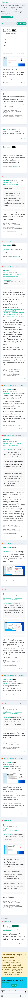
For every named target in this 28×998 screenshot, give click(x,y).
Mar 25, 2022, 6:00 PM (11, 927)
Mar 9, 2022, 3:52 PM (15, 129)
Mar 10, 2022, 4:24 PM (11, 272)
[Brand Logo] (5, 2)
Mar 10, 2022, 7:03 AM (11, 247)
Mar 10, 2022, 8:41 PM (11, 549)
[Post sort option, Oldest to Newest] (3, 23)
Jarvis (5, 129)
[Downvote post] (24, 83)
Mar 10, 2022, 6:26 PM (11, 441)
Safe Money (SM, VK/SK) (7, 16)
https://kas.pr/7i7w (16, 79)
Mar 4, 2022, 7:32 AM (18, 94)
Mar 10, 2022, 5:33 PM (11, 391)
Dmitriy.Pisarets (8, 926)
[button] (2, 996)
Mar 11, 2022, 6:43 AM (11, 826)
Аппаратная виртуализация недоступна (15, 241)
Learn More (5, 982)
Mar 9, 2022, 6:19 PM (11, 148)
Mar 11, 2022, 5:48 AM (11, 681)
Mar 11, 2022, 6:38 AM (11, 764)
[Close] (25, 954)
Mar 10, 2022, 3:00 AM (18, 180)
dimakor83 (6, 94)
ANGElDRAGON (7, 29)
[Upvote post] (19, 83)
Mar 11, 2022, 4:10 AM (11, 595)
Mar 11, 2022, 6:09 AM (11, 709)
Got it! (14, 985)
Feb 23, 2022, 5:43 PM (11, 31)
